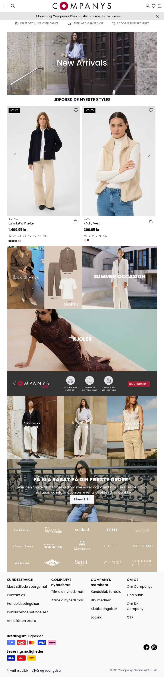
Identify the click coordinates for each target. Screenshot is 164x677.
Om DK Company (135, 606)
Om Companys (139, 586)
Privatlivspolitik (17, 670)
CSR (130, 617)
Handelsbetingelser (23, 603)
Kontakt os (16, 595)
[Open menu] (5, 6)
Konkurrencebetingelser (27, 612)
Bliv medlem (101, 600)
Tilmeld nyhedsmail (67, 591)
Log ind (96, 617)
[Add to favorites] (76, 110)
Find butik (135, 595)
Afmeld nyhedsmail (67, 600)
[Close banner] (157, 16)
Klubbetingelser (104, 608)
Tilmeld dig (82, 499)
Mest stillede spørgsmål (27, 586)
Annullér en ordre (21, 620)
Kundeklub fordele (106, 591)
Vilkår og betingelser (47, 670)
